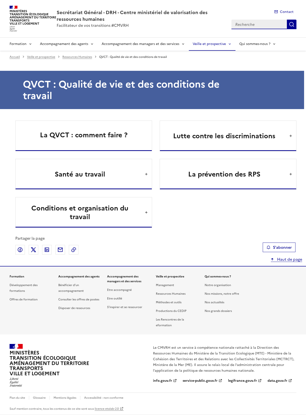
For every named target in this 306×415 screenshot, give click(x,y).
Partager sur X (33, 250)
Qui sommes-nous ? (254, 43)
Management (165, 285)
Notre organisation (218, 285)
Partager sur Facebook (20, 250)
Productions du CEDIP (171, 311)
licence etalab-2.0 (107, 409)
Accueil (15, 57)
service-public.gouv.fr (200, 380)
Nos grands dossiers (218, 311)
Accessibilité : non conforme (103, 398)
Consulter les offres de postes (78, 299)
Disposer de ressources (74, 308)
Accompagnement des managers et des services (140, 43)
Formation (18, 43)
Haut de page (289, 259)
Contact (287, 11)
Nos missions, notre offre (222, 294)
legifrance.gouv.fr (242, 380)
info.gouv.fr (162, 380)
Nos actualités (214, 302)
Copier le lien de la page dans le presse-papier (73, 250)
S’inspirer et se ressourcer (124, 307)
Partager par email (60, 250)
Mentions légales (65, 398)
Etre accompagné (119, 290)
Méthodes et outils (168, 302)
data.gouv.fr (277, 380)
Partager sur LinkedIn (47, 250)
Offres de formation (24, 299)
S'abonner (282, 247)
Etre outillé (114, 298)
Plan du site (17, 398)
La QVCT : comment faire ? (84, 135)
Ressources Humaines (77, 57)
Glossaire (39, 398)
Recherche (291, 24)
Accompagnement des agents (64, 43)
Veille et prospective (209, 43)
